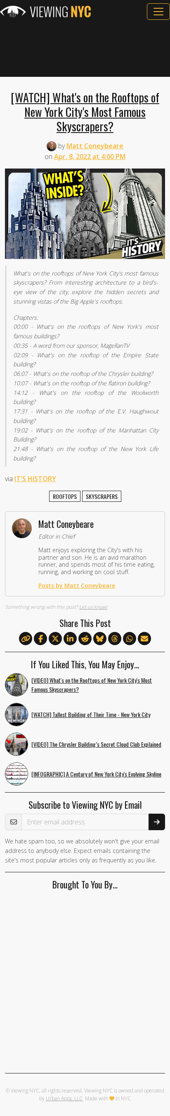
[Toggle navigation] (158, 11)
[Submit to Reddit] (85, 638)
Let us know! (93, 606)
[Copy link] (25, 638)
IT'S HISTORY (35, 478)
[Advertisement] (85, 48)
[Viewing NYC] (45, 11)
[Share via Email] (144, 638)
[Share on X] (55, 638)
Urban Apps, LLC (64, 1098)
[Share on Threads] (114, 638)
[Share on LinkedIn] (70, 638)
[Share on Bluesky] (99, 638)
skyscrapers (102, 496)
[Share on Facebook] (40, 638)
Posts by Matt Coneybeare (76, 585)
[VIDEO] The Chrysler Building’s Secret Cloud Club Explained (96, 744)
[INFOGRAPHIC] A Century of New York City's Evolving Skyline (96, 773)
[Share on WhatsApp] (129, 638)
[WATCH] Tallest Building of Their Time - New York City (90, 714)
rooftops (65, 496)
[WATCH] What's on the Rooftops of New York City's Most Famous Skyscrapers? (85, 111)
